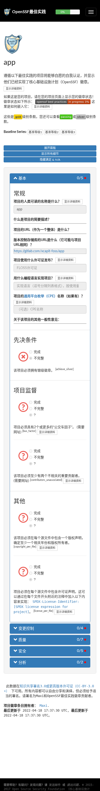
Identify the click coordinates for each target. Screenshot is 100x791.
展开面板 (50, 148)
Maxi (43, 705)
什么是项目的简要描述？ (32, 219)
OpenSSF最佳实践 (29, 12)
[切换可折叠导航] (91, 12)
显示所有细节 (50, 153)
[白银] (81, 117)
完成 (31, 351)
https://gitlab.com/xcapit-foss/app (39, 251)
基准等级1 (35, 132)
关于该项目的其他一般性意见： (37, 319)
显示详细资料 (14, 88)
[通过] (66, 117)
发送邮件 (55, 785)
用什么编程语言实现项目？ (34, 278)
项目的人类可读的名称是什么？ (37, 201)
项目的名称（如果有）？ (49, 296)
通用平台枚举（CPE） (40, 296)
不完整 (31, 358)
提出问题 (73, 785)
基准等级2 (51, 132)
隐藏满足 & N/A (50, 159)
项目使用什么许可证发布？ (34, 260)
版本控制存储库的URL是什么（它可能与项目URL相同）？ (47, 242)
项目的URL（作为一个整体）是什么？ (42, 230)
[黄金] (18, 117)
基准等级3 (68, 132)
